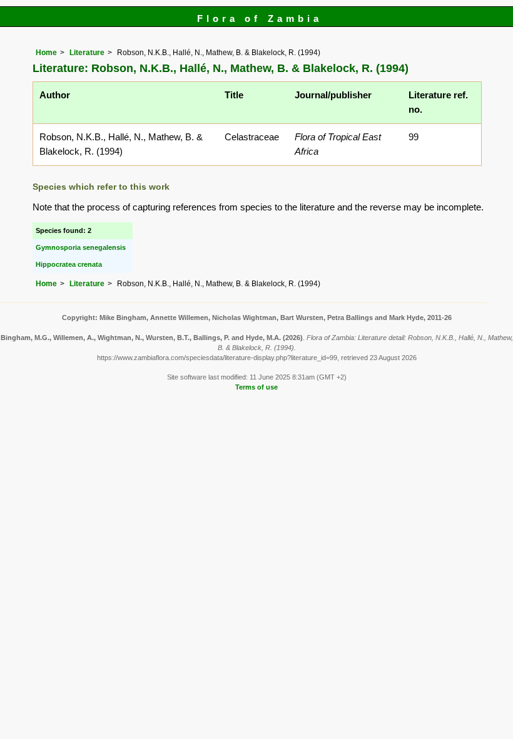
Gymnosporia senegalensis (81, 247)
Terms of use (256, 387)
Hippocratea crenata (69, 264)
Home (46, 52)
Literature (86, 52)
